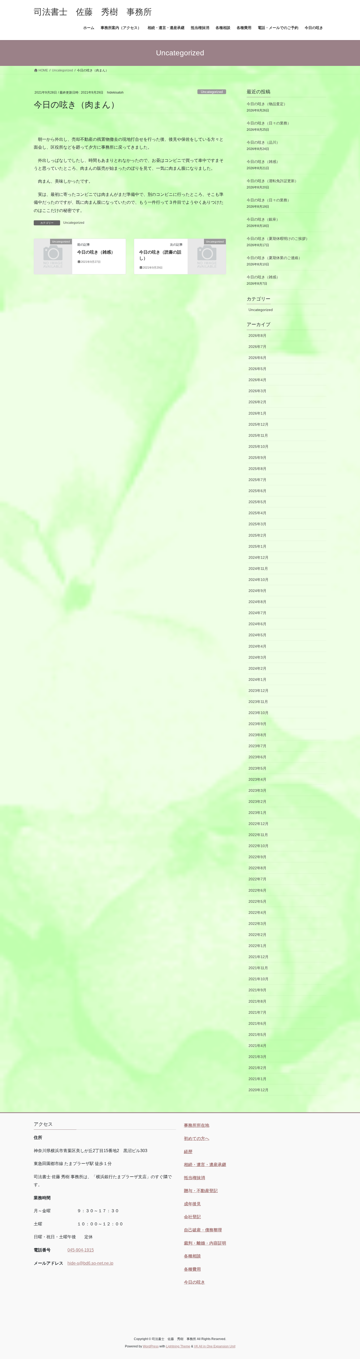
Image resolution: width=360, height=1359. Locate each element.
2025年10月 (259, 446)
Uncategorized (212, 92)
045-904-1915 (80, 1250)
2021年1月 (257, 1079)
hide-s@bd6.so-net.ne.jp (90, 1263)
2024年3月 (257, 657)
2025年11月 (258, 435)
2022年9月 (257, 857)
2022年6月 (257, 890)
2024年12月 (259, 557)
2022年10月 (259, 846)
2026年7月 (257, 346)
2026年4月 (257, 380)
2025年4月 (257, 513)
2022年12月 (259, 824)
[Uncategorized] (53, 250)
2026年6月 (257, 358)
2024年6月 (257, 624)
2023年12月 (259, 690)
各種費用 (192, 1269)
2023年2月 (257, 801)
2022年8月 (257, 868)
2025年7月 (257, 480)
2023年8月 (257, 735)
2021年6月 (257, 1023)
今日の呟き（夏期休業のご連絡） (274, 258)
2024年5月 (257, 635)
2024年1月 (257, 679)
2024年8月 (257, 602)
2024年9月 (257, 591)
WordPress (151, 1346)
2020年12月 (259, 1090)
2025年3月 (257, 524)
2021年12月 (259, 957)
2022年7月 (257, 879)
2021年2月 (257, 1068)
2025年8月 (257, 469)
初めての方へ (196, 1138)
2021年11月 (258, 968)
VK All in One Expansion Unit (214, 1346)
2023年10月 (259, 713)
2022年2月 (257, 935)
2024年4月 (257, 646)
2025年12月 (259, 424)
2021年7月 (257, 1012)
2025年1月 (257, 546)
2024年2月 (257, 668)
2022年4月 (257, 912)
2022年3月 (257, 923)
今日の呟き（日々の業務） (269, 123)
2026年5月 (257, 369)
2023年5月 (257, 768)
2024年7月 (257, 613)
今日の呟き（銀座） (263, 219)
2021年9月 (257, 990)
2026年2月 (257, 402)
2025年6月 (257, 491)
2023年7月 (257, 746)
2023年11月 (258, 702)
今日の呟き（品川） (263, 142)
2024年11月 (258, 568)
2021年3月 (257, 1057)
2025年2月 (257, 535)
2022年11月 (258, 835)
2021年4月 (257, 1045)
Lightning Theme (178, 1346)
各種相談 (192, 1256)
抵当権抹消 (194, 1178)
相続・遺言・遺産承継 (205, 1164)
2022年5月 (257, 901)
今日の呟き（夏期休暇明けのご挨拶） (278, 238)
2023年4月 (257, 779)
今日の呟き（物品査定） (267, 104)
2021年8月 (257, 1001)
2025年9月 (257, 457)
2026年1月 (257, 413)
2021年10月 (259, 979)
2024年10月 (259, 579)
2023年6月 (257, 757)
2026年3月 (257, 391)
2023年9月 (257, 724)
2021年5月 (257, 1034)
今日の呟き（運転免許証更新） (272, 181)
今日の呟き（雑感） (96, 252)
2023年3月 (257, 790)
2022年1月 (257, 946)
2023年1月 (257, 812)
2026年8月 (257, 335)
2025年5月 (257, 502)
